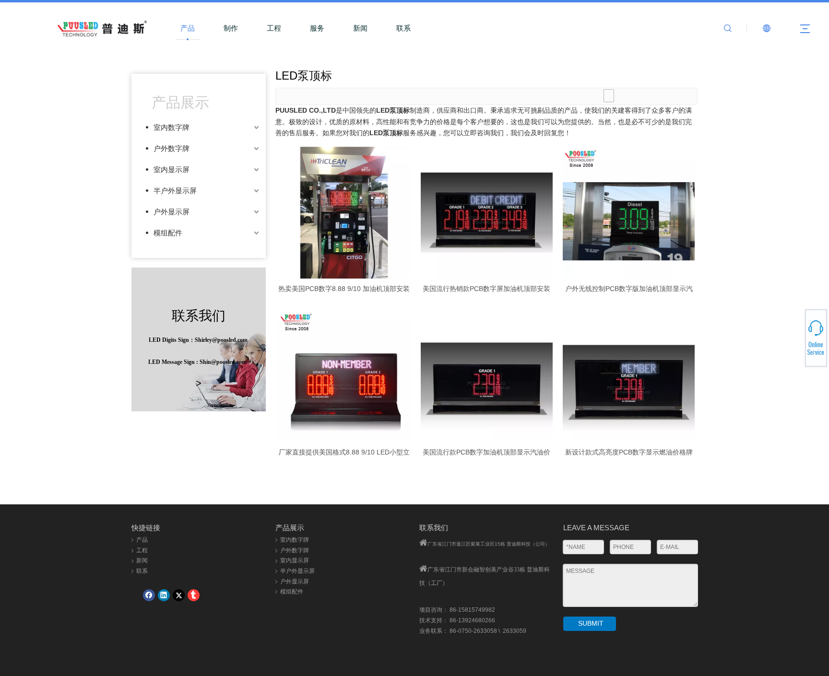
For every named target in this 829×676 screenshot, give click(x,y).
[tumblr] (194, 595)
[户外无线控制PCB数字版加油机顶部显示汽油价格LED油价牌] (629, 212)
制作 (231, 28)
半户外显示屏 (175, 190)
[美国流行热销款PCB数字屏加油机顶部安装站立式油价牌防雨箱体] (487, 212)
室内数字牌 (171, 127)
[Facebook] (149, 595)
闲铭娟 (794, 328)
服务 (317, 28)
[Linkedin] (164, 595)
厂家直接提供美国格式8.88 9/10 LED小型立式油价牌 (344, 452)
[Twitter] (179, 595)
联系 (403, 28)
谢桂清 (794, 331)
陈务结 (794, 348)
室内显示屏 (171, 169)
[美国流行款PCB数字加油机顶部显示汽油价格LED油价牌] (487, 375)
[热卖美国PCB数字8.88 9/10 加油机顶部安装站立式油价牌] (344, 212)
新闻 (360, 28)
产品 (187, 28)
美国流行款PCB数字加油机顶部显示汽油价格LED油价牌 (486, 452)
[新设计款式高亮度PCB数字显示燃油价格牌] (629, 375)
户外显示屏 (171, 212)
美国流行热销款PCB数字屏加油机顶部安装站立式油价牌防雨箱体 (486, 288)
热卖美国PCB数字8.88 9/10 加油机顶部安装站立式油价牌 (344, 288)
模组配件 (168, 233)
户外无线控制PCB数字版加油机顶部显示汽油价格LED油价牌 (629, 288)
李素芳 (794, 336)
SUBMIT (591, 623)
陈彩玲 (794, 342)
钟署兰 (794, 334)
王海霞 (794, 339)
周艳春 (794, 345)
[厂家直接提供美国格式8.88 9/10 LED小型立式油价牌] (344, 375)
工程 (274, 28)
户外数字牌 (171, 148)
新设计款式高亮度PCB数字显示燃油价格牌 (629, 452)
